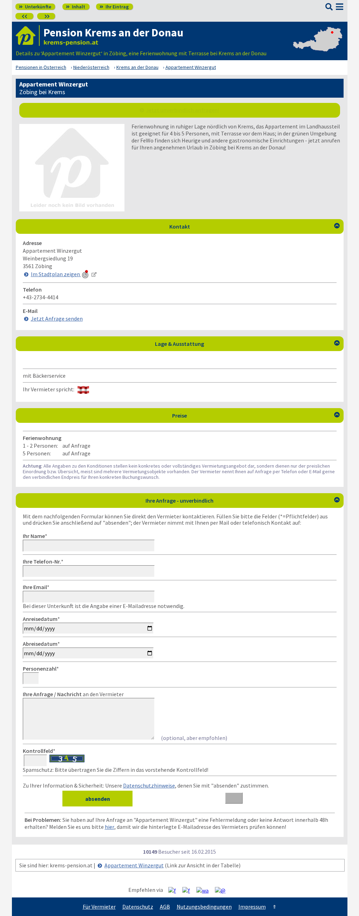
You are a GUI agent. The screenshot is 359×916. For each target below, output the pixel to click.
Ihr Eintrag (114, 7)
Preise (256, 415)
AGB (165, 906)
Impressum (252, 906)
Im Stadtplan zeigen (56, 274)
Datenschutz (137, 906)
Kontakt (254, 226)
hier (109, 827)
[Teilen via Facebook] (174, 890)
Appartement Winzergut (134, 865)
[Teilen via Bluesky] (188, 890)
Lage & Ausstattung (247, 343)
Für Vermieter (99, 906)
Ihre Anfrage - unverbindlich (242, 500)
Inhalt (75, 7)
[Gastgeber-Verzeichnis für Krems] (28, 35)
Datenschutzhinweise (149, 785)
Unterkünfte (35, 7)
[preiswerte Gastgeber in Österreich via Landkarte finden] (317, 46)
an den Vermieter (73, 694)
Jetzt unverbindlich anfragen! (182, 109)
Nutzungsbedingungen (204, 906)
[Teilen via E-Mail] (223, 890)
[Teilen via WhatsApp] (205, 890)
